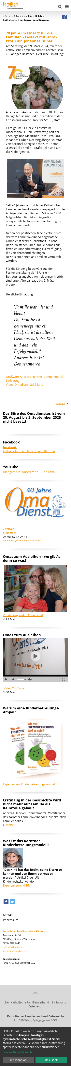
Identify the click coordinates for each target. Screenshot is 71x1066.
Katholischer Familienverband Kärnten (29, 449)
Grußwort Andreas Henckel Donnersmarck (35, 377)
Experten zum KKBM (17, 885)
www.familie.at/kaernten (15, 950)
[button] (6, 902)
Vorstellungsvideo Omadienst (23, 615)
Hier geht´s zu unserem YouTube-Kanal (29, 472)
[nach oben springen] (35, 993)
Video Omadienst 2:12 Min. (24, 384)
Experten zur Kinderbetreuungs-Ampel (29, 784)
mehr (9, 825)
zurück (60, 403)
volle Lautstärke (30, 679)
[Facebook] (64, 17)
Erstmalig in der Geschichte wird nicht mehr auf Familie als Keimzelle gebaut (32, 804)
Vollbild (63, 679)
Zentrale (8, 529)
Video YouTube (14, 688)
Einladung (12, 381)
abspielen (35, 656)
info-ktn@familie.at (13, 946)
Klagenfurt (9, 532)
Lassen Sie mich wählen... (20, 1052)
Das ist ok (51, 1060)
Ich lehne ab (18, 1060)
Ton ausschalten (14, 679)
